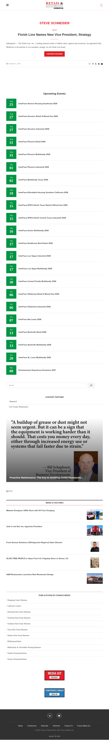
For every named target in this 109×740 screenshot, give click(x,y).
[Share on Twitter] (96, 64)
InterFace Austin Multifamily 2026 (33, 230)
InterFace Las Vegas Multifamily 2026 (35, 269)
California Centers (14, 606)
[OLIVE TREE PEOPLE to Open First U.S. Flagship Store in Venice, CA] (95, 562)
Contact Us (68, 726)
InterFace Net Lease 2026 (29, 319)
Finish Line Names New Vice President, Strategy (54, 34)
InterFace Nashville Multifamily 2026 (34, 345)
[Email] (59, 715)
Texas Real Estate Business (17, 630)
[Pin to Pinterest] (99, 64)
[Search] (101, 5)
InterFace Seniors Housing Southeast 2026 (37, 103)
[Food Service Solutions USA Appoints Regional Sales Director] (95, 546)
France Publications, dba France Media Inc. (57, 730)
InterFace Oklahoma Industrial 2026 (34, 307)
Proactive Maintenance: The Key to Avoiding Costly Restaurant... (46, 477)
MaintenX (13, 402)
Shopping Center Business (17, 600)
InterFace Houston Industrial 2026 (33, 129)
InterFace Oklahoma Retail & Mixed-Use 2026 (38, 294)
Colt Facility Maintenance (18, 407)
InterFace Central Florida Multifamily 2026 (37, 281)
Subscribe (44, 726)
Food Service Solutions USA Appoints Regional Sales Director (34, 542)
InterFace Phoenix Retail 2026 (31, 142)
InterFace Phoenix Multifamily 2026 (34, 154)
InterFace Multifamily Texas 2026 (33, 180)
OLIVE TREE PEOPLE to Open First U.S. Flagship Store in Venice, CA (37, 558)
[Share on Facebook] (92, 64)
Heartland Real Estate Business (19, 612)
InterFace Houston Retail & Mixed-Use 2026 (38, 116)
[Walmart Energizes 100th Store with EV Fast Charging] (95, 514)
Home (20, 726)
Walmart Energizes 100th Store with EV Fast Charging (30, 510)
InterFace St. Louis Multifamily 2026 (34, 357)
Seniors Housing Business (17, 659)
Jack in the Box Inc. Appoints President (24, 526)
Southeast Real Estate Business (18, 624)
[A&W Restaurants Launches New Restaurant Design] (95, 578)
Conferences (31, 726)
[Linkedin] (49, 715)
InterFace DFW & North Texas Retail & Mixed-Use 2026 (43, 205)
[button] (9, 450)
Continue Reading (54, 54)
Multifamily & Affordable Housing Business (24, 647)
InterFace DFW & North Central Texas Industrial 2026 (42, 218)
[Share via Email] (102, 64)
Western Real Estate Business (18, 635)
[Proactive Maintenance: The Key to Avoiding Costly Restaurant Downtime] (54, 450)
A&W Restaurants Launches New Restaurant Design (30, 574)
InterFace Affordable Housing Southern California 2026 (43, 192)
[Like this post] (90, 64)
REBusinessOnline (14, 641)
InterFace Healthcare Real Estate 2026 (35, 243)
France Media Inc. (84, 726)
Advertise (56, 726)
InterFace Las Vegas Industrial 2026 (34, 256)
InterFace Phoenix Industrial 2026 (33, 167)
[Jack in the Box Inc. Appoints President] (95, 530)
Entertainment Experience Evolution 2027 (37, 370)
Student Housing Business (17, 653)
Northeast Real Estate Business (18, 618)
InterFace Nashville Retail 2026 (32, 332)
